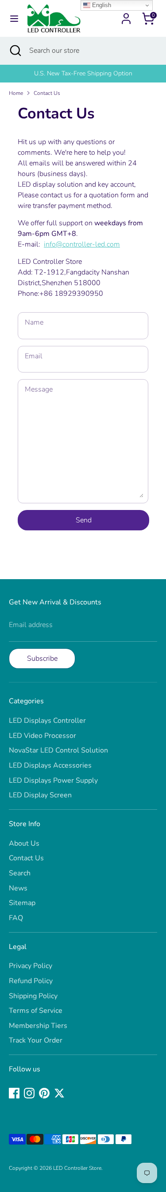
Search (20, 873)
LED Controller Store (77, 1168)
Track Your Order (35, 1040)
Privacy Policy (30, 966)
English (100, 5)
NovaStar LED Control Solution (58, 750)
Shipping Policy (33, 996)
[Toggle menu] (14, 18)
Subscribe (42, 658)
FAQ (16, 918)
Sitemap (22, 903)
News (18, 888)
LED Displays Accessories (50, 765)
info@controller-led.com (82, 244)
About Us (24, 843)
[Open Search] (15, 50)
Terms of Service (35, 1011)
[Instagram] (29, 1093)
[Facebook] (14, 1093)
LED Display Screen (40, 795)
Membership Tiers (38, 1026)
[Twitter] (59, 1093)
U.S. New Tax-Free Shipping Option (83, 73)
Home (16, 93)
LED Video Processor (42, 736)
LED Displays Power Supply (53, 780)
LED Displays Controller (47, 720)
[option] (83, 73)
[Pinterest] (44, 1093)
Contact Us (47, 93)
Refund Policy (31, 981)
